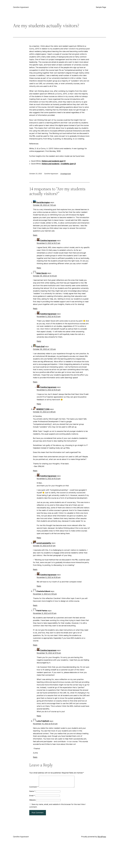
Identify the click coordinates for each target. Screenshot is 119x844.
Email (32, 796)
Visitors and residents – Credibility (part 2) (59, 164)
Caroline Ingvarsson (21, 7)
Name (32, 791)
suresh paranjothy (43, 543)
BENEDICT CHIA (42, 409)
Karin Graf (40, 346)
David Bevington (43, 202)
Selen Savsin (41, 273)
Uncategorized (65, 174)
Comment (33, 787)
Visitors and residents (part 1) (53, 161)
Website (32, 800)
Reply (35, 235)
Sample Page (101, 7)
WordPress (102, 837)
